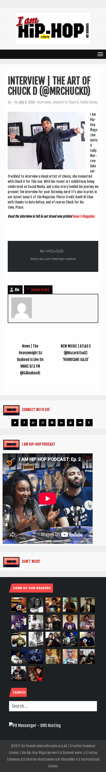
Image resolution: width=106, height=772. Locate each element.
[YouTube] (70, 422)
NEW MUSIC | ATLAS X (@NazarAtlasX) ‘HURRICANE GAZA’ (76, 353)
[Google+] (33, 422)
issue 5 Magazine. (84, 216)
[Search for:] (53, 706)
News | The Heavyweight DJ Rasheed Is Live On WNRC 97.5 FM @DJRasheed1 (30, 359)
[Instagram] (42, 422)
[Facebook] (24, 422)
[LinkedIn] (61, 422)
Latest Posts (40, 290)
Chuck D (73, 102)
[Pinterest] (52, 422)
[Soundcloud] (79, 422)
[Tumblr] (89, 422)
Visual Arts (60, 102)
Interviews (44, 102)
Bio (17, 290)
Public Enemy (89, 102)
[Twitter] (15, 422)
